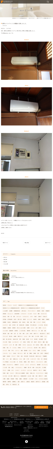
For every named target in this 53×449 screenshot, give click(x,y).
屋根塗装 (28, 330)
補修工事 (32, 381)
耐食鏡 (43, 319)
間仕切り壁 (14, 384)
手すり (13, 350)
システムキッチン (26, 316)
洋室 (14, 316)
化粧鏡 (39, 319)
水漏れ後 (27, 381)
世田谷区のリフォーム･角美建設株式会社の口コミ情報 (28, 305)
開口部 (24, 319)
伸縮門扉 (9, 381)
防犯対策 (4, 313)
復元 (20, 333)
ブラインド (13, 356)
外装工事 (5, 261)
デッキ (31, 339)
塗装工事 (4, 333)
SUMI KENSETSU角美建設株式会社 (9, 425)
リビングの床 (5, 330)
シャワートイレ (29, 347)
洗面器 (35, 353)
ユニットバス (29, 319)
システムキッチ (23, 313)
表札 (21, 356)
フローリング (18, 316)
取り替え (10, 336)
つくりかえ (14, 347)
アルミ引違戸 (31, 378)
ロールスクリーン (10, 364)
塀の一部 (29, 367)
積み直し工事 (15, 339)
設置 (18, 381)
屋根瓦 (31, 353)
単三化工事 (26, 356)
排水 (38, 353)
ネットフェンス (44, 364)
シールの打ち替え (22, 330)
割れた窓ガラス (42, 333)
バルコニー (12, 373)
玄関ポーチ (23, 381)
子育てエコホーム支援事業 (20, 373)
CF (10, 384)
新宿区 (42, 336)
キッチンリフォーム (39, 373)
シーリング (39, 322)
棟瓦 (20, 322)
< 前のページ (5, 242)
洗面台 (27, 373)
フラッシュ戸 (5, 336)
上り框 (27, 333)
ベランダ (34, 313)
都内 (11, 333)
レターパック (29, 370)
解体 (33, 367)
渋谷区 (31, 333)
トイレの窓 (5, 367)
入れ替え (14, 353)
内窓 (9, 367)
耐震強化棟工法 (15, 322)
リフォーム (9, 305)
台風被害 (47, 319)
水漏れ (4, 347)
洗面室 (4, 356)
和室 (8, 316)
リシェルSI (30, 313)
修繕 (7, 373)
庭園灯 (20, 378)
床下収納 (4, 319)
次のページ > (48, 242)
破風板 (8, 378)
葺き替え (9, 322)
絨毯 (21, 350)
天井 (45, 339)
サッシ (10, 353)
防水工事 (35, 347)
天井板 (4, 373)
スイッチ (27, 364)
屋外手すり (35, 370)
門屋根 (38, 350)
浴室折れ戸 (46, 353)
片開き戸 (39, 316)
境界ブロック (20, 336)
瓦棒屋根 (4, 322)
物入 (7, 347)
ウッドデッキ (23, 370)
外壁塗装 (16, 330)
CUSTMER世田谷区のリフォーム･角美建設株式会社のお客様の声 (37, 418)
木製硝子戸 (16, 364)
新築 (32, 336)
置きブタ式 (20, 319)
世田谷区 (4, 305)
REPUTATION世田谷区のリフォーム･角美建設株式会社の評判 (14, 418)
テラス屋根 (44, 367)
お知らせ (5, 257)
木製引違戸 (25, 378)
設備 (3, 339)
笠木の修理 (41, 339)
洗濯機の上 (14, 381)
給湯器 (15, 336)
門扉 (39, 347)
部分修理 (12, 378)
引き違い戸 (45, 316)
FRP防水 (19, 347)
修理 (23, 333)
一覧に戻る (26, 242)
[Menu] (50, 1)
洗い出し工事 (38, 367)
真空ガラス (44, 347)
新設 (3, 384)
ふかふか (25, 336)
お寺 (15, 333)
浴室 (42, 330)
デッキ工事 (37, 336)
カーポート (17, 370)
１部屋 (4, 378)
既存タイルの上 (38, 356)
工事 (29, 336)
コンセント (22, 364)
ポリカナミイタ (43, 313)
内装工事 (2, 233)
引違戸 (35, 316)
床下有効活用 (10, 319)
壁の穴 (42, 353)
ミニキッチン (5, 353)
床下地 (7, 384)
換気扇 (4, 364)
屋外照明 (25, 350)
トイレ (45, 336)
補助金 (45, 370)
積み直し (24, 322)
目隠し (13, 367)
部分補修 (43, 381)
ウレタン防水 (43, 350)
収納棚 (25, 367)
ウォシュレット (10, 313)
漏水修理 (38, 364)
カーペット (17, 350)
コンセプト (15, 305)
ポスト (13, 370)
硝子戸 (48, 333)
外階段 (23, 339)
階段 (9, 350)
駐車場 (46, 373)
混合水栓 (34, 319)
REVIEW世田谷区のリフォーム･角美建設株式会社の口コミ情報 (31, 415)
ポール (30, 350)
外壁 (45, 330)
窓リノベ (40, 370)
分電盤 (9, 370)
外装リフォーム (34, 330)
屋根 (38, 313)
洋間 (20, 339)
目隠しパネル (32, 373)
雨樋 (28, 322)
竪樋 (34, 322)
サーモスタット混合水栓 (43, 378)
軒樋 (31, 322)
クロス (36, 378)
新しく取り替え (8, 339)
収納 (47, 381)
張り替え (4, 316)
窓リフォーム (20, 353)
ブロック (4, 370)
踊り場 (27, 339)
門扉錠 (17, 378)
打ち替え (43, 322)
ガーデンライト (33, 364)
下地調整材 (45, 356)
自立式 (15, 319)
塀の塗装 (35, 339)
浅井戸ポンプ (38, 381)
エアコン (34, 350)
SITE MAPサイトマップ (26, 431)
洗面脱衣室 (11, 330)
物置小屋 (4, 381)
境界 (25, 353)
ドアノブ (23, 347)
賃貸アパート (36, 333)
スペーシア (5, 350)
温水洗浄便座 (17, 313)
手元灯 (18, 356)
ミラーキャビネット (19, 367)
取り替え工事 (32, 356)
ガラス (31, 316)
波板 (8, 333)
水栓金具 (8, 356)
